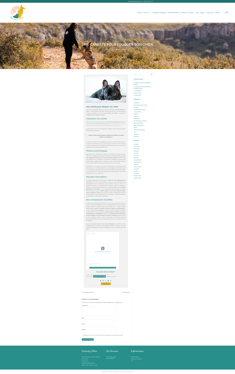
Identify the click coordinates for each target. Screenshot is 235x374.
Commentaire (85, 305)
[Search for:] (143, 74)
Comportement (137, 111)
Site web (83, 329)
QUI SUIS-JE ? (146, 12)
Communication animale (139, 109)
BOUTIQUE (190, 12)
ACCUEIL (139, 12)
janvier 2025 (137, 148)
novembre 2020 (137, 166)
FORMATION (184, 12)
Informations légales (135, 356)
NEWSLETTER (210, 12)
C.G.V (132, 361)
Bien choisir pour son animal (140, 105)
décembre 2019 (137, 175)
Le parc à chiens (137, 92)
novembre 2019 (137, 177)
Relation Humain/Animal (139, 129)
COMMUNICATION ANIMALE (159, 12)
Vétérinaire (136, 136)
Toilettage (136, 134)
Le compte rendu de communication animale (142, 83)
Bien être (136, 107)
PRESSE (202, 12)
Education (136, 116)
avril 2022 (136, 155)
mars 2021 (136, 164)
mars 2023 (136, 150)
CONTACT (217, 12)
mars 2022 (136, 157)
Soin (135, 132)
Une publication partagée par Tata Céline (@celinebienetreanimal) (103, 267)
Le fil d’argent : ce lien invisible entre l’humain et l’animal (142, 87)
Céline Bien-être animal (120, 371)
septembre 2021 (137, 162)
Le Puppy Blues (125, 292)
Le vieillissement (137, 90)
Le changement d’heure (87, 292)
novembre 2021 (137, 159)
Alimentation (137, 102)
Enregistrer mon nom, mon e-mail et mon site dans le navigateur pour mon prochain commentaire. (103, 335)
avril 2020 (136, 171)
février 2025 (137, 146)
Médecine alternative (139, 125)
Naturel (135, 127)
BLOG (197, 12)
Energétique (136, 118)
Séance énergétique (110, 358)
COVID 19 (136, 114)
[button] (150, 13)
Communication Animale (111, 356)
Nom (83, 318)
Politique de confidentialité (136, 358)
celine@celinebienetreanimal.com (135, 1)
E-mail (83, 323)
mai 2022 (136, 153)
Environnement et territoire (140, 120)
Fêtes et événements (138, 123)
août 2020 (136, 169)
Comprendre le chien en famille (100, 276)
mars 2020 (136, 173)
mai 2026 (136, 144)
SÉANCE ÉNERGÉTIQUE (173, 12)
